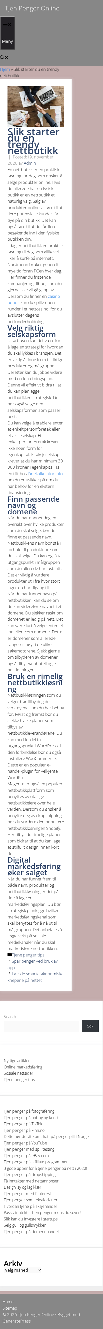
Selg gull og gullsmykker (25, 1225)
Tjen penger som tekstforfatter (31, 1200)
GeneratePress (16, 1321)
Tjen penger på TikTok (23, 1124)
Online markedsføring (23, 1067)
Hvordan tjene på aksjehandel (30, 1206)
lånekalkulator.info (45, 473)
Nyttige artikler (17, 1060)
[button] (4, 58)
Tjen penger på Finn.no (24, 1130)
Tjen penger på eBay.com (26, 1155)
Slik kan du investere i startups (31, 1219)
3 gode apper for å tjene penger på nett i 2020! (45, 1168)
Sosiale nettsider (18, 1073)
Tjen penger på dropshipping (30, 1174)
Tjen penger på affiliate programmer (36, 1162)
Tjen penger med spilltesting (29, 1149)
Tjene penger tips (28, 955)
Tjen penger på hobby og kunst (31, 1117)
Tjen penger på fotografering (29, 1111)
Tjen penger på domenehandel (31, 1231)
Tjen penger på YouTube (25, 1143)
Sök (90, 1026)
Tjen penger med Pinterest (27, 1193)
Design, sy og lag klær (22, 1187)
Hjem (5, 69)
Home (8, 1301)
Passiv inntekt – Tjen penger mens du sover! (42, 1212)
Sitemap (9, 1308)
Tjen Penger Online (32, 8)
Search (10, 1016)
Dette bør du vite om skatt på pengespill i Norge (46, 1136)
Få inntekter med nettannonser (31, 1181)
